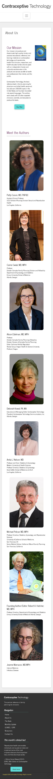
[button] (26, 15)
